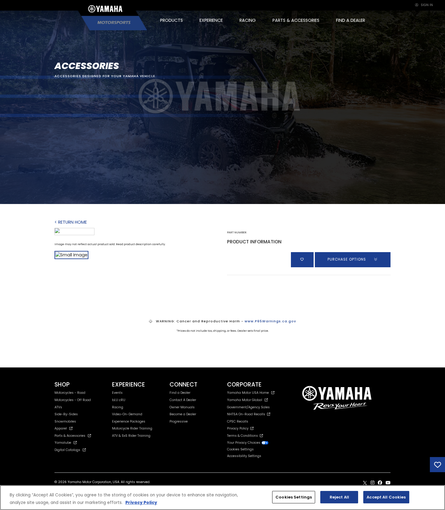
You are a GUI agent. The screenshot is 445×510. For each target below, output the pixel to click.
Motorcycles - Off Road (72, 400)
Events (117, 392)
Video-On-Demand (127, 414)
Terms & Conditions (243, 435)
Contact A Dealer (183, 400)
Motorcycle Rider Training (132, 428)
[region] (222, 497)
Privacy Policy (238, 428)
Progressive (179, 421)
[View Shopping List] (437, 464)
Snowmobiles (65, 421)
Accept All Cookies (386, 497)
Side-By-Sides (66, 414)
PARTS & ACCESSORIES (295, 20)
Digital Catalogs (67, 450)
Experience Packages (128, 421)
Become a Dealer (183, 414)
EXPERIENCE (211, 20)
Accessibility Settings (244, 456)
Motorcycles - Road (69, 392)
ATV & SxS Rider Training (131, 435)
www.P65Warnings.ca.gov (270, 321)
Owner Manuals (182, 407)
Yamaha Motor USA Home (248, 392)
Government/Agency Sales (248, 407)
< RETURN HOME (70, 222)
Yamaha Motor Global (244, 400)
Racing (117, 407)
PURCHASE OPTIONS (347, 259)
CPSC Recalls (237, 421)
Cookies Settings (293, 497)
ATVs (58, 407)
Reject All (339, 497)
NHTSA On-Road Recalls (247, 414)
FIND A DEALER (350, 20)
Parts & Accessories (69, 435)
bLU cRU (118, 400)
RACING (247, 20)
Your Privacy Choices (244, 442)
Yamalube (62, 442)
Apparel (60, 428)
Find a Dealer (180, 392)
